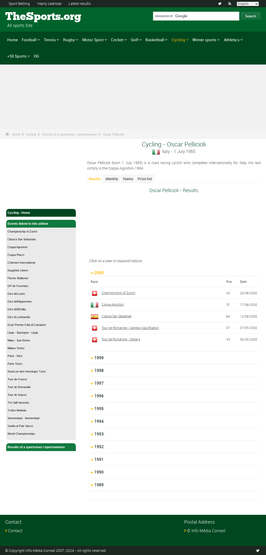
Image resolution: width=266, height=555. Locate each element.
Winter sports (204, 39)
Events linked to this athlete (28, 224)
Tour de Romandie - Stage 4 (121, 339)
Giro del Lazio (16, 293)
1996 (99, 396)
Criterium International (21, 262)
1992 (99, 446)
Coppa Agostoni (17, 247)
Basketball (154, 39)
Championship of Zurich (22, 231)
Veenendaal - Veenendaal (23, 418)
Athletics (232, 39)
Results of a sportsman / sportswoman (69, 134)
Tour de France (17, 379)
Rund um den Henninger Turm (27, 371)
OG (36, 56)
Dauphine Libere (18, 270)
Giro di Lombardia (19, 317)
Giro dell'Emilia (17, 309)
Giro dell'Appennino (20, 301)
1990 (99, 472)
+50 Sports (16, 56)
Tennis (50, 39)
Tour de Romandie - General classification (130, 328)
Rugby (69, 39)
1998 (99, 370)
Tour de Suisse (17, 394)
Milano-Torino (16, 348)
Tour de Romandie (19, 387)
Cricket (117, 39)
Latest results (80, 3)
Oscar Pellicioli (113, 134)
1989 (99, 485)
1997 (99, 383)
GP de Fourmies (18, 285)
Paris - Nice (15, 355)
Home (12, 39)
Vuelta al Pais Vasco (20, 425)
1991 (99, 459)
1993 (99, 434)
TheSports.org (24, 16)
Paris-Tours (15, 363)
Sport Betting (19, 3)
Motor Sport (93, 39)
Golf (134, 39)
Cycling (178, 39)
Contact (15, 530)
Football (29, 39)
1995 (99, 408)
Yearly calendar (49, 3)
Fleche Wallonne (18, 278)
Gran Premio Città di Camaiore (27, 324)
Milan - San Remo (19, 340)
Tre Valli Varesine (18, 402)
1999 (99, 358)
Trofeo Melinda (17, 410)
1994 (99, 421)
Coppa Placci (16, 254)
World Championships (21, 433)
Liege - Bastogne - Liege (23, 332)
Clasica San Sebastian (22, 239)
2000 (99, 273)
